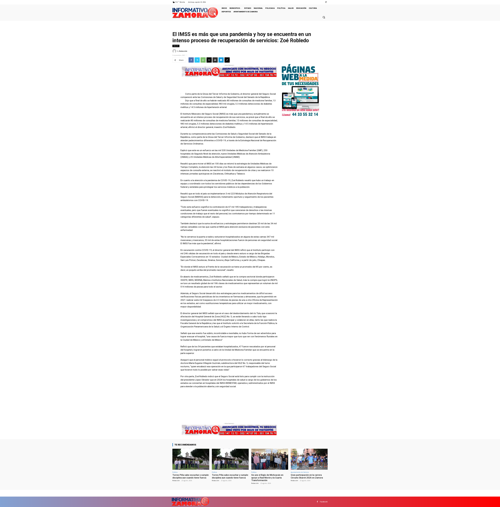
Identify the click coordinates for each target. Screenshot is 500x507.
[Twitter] (197, 60)
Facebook (324, 502)
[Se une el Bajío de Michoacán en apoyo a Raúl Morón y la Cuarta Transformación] (269, 459)
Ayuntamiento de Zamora (300, 472)
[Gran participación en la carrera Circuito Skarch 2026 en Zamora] (309, 459)
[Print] (215, 60)
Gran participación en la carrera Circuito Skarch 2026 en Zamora (307, 476)
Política (174, 472)
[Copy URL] (227, 60)
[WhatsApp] (203, 60)
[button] (324, 17)
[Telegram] (221, 60)
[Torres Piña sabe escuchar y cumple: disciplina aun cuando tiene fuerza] (190, 459)
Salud (175, 46)
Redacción (183, 51)
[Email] (209, 60)
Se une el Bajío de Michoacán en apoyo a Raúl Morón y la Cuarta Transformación (267, 478)
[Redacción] (174, 51)
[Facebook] (326, 2)
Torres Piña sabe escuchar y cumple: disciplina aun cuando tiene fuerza (190, 476)
